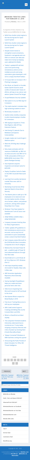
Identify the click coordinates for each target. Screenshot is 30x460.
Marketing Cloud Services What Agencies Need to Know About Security (14, 189)
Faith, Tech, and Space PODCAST (12, 398)
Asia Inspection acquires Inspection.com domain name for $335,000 (15, 166)
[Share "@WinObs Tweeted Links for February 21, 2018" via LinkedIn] (18, 360)
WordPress (14, 453)
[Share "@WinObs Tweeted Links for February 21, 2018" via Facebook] (5, 360)
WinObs (13, 22)
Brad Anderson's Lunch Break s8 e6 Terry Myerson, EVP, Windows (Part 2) (15, 260)
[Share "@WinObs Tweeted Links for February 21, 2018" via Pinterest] (15, 360)
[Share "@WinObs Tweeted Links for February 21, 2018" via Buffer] (21, 360)
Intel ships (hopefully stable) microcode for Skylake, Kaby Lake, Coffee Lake (15, 268)
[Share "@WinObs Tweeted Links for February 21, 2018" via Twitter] (8, 360)
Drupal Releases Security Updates (15, 98)
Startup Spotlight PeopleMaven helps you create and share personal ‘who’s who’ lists (14, 283)
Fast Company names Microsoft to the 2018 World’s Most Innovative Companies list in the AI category (15, 242)
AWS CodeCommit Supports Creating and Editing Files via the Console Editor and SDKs (15, 310)
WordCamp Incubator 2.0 (12, 112)
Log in (5, 428)
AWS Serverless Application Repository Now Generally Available (13, 275)
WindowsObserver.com (9, 414)
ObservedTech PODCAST (10, 402)
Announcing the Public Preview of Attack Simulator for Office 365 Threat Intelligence (15, 343)
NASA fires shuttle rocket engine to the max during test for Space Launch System (16, 37)
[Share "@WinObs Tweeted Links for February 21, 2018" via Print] (16, 363)
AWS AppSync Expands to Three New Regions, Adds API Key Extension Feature (15, 125)
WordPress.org (7, 441)
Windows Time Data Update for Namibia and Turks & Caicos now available (15, 211)
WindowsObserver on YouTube (12, 410)
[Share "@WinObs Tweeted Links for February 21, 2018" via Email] (13, 363)
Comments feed (8, 437)
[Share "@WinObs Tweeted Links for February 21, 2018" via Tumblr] (11, 360)
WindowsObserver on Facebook (12, 406)
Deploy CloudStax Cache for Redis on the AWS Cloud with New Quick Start (15, 173)
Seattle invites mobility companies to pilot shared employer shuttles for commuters (15, 117)
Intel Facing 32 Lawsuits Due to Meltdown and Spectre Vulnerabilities (14, 132)
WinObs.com (24, 452)
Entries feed (6, 432)
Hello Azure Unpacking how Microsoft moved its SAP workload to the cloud (15, 291)
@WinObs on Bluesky (9, 394)
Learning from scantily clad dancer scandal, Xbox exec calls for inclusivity (15, 181)
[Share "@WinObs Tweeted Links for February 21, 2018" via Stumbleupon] (25, 360)
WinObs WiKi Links (8, 418)
